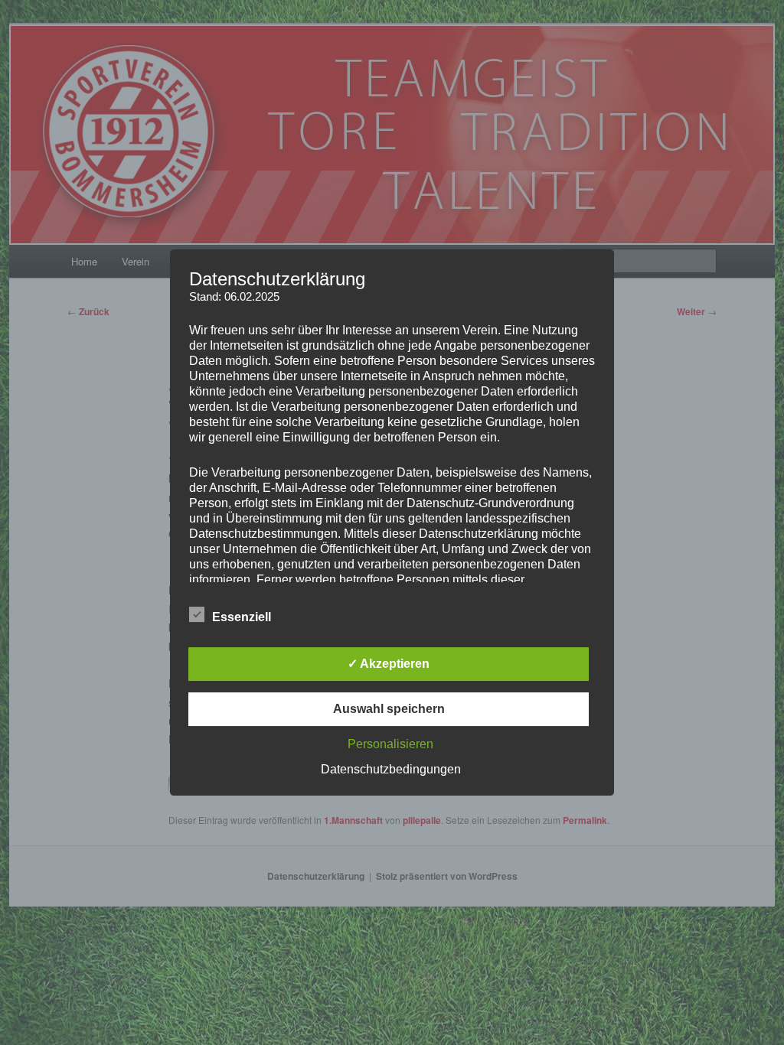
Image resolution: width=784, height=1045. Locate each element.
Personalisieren (390, 743)
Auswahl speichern (389, 708)
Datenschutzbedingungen (391, 769)
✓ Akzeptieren (389, 663)
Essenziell (241, 616)
